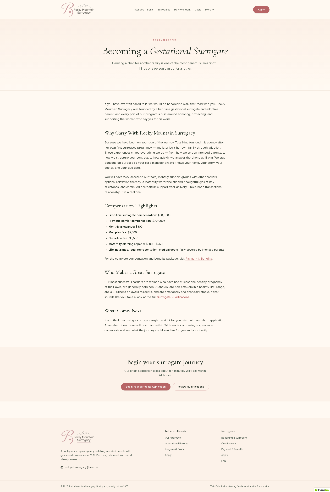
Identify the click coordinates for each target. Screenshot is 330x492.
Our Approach (173, 437)
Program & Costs (174, 449)
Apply (261, 9)
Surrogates (164, 9)
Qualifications (228, 443)
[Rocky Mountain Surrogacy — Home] (77, 10)
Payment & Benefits (198, 258)
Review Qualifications (191, 386)
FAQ (223, 460)
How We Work (182, 9)
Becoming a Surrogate (234, 437)
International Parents (176, 443)
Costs (198, 9)
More (208, 9)
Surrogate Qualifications (173, 297)
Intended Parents (143, 9)
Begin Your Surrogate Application (146, 386)
